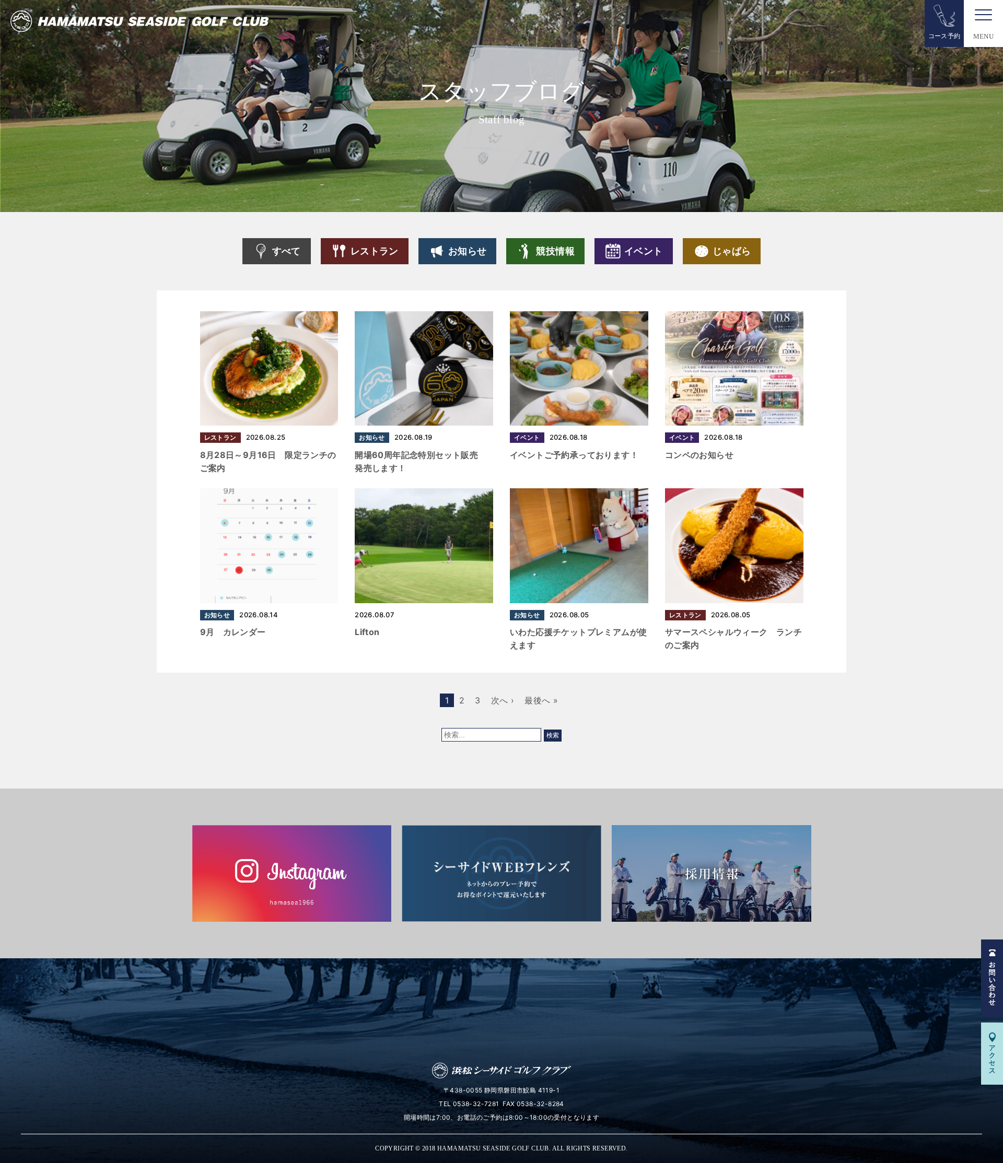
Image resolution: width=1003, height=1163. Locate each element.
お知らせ (467, 250)
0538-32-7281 (476, 1104)
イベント (643, 250)
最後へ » (541, 700)
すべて (286, 250)
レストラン (375, 250)
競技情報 (555, 250)
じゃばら (732, 250)
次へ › (503, 700)
